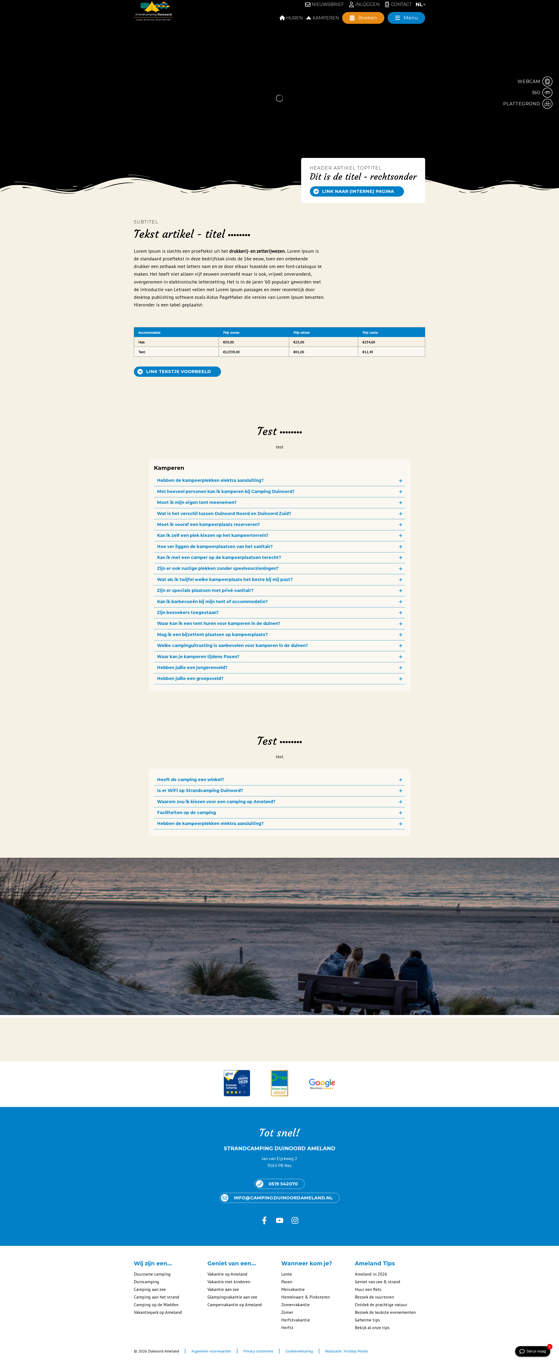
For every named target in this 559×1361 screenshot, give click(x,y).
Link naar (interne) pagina (358, 191)
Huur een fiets (368, 1289)
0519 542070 (283, 1183)
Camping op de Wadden (156, 1304)
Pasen (286, 1282)
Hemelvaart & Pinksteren (305, 1297)
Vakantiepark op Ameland (158, 1312)
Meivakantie (293, 1289)
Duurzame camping (152, 1274)
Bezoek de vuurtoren (374, 1297)
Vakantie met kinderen (228, 1282)
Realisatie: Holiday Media (346, 1351)
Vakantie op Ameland (227, 1274)
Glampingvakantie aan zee (232, 1297)
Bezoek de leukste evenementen (385, 1312)
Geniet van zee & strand (377, 1282)
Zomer (287, 1312)
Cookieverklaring (299, 1351)
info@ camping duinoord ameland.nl (283, 1197)
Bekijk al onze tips (372, 1327)
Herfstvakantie (295, 1320)
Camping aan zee (150, 1289)
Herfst (287, 1327)
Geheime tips (367, 1320)
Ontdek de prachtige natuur (381, 1304)
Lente (286, 1274)
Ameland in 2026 (371, 1274)
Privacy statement (258, 1351)
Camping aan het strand (156, 1297)
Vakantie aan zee (223, 1289)
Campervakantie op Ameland (234, 1304)
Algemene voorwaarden (211, 1351)
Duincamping (146, 1282)
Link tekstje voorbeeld (178, 371)
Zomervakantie (295, 1304)
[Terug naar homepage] (153, 11)
